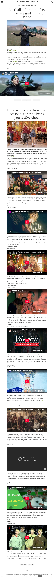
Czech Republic (29, 105)
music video (17, 100)
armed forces (36, 100)
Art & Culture (33, 5)
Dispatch (28, 5)
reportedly (15, 61)
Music (19, 5)
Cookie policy (35, 575)
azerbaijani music (26, 100)
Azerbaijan (23, 5)
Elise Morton (11, 156)
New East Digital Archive (27, 2)
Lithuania (35, 105)
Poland (38, 105)
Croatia (23, 105)
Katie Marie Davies (12, 50)
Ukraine (42, 105)
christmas (31, 564)
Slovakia (15, 105)
